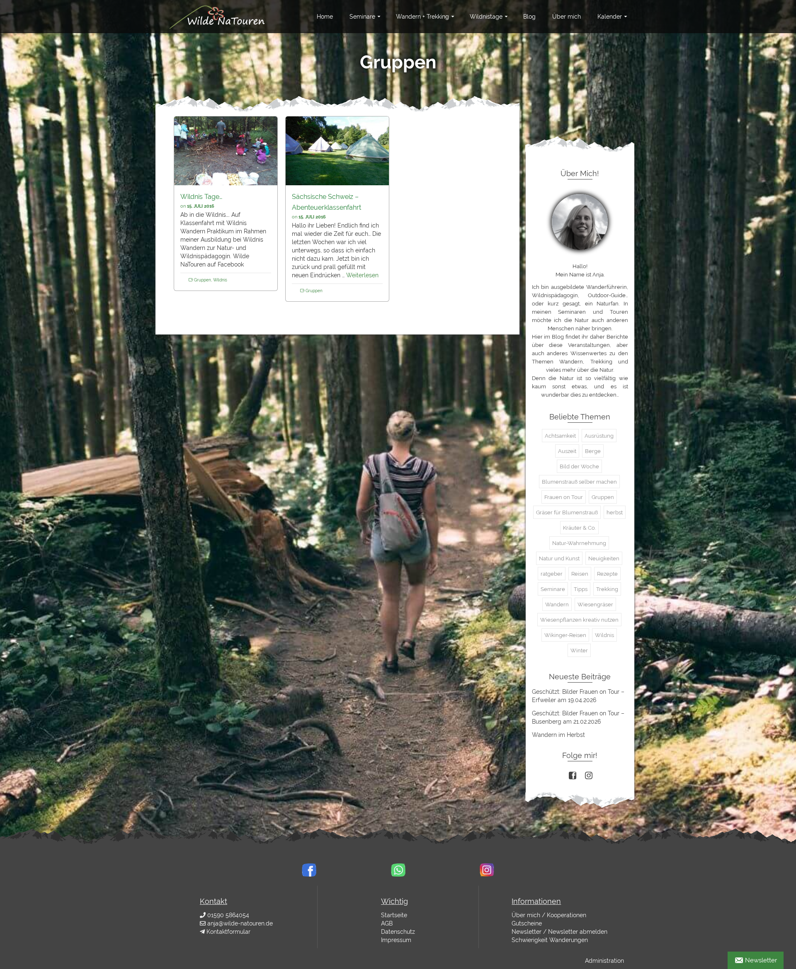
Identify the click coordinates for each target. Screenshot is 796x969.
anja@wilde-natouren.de (240, 923)
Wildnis (220, 280)
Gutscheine (527, 923)
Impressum (396, 940)
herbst (615, 512)
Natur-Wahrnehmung (579, 543)
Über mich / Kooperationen (549, 915)
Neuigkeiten (603, 558)
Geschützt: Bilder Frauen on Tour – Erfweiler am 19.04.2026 (578, 695)
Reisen (579, 574)
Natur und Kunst (559, 558)
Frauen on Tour (563, 497)
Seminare (553, 589)
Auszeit (567, 451)
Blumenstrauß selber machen (579, 482)
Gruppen (202, 280)
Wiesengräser (595, 604)
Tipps (580, 589)
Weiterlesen (362, 275)
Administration (604, 960)
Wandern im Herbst (558, 735)
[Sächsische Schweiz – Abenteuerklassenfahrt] (337, 150)
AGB (387, 923)
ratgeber (552, 574)
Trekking (607, 589)
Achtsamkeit (560, 436)
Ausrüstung (599, 436)
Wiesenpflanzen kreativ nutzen (579, 620)
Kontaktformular (228, 931)
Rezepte (607, 574)
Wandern (557, 604)
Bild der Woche (579, 466)
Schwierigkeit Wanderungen (550, 940)
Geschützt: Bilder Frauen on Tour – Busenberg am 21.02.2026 (578, 717)
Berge (593, 451)
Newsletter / (529, 931)
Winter (579, 650)
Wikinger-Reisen (565, 635)
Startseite (394, 915)
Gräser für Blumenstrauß (567, 512)
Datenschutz (398, 931)
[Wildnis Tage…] (225, 150)
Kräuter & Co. (579, 528)
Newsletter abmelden (577, 931)
